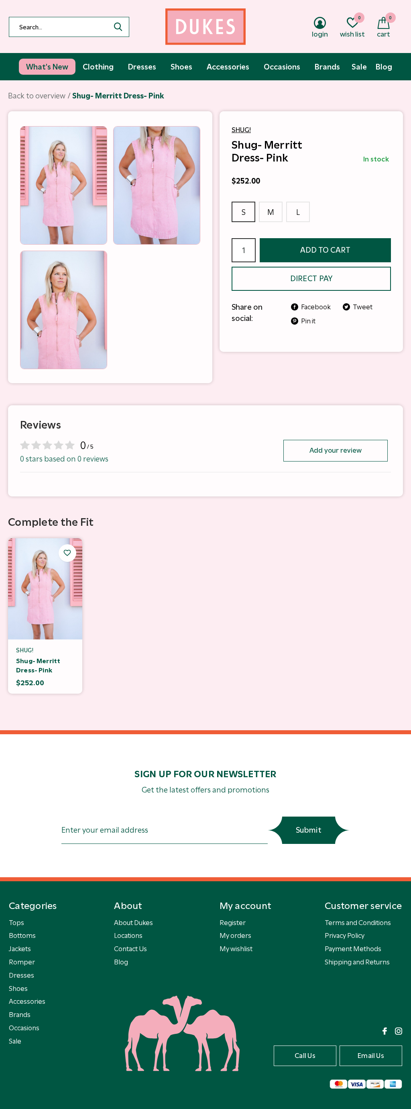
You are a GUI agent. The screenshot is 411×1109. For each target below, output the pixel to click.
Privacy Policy (344, 935)
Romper (22, 962)
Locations (128, 935)
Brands (20, 1015)
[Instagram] (398, 1031)
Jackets (20, 949)
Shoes (18, 988)
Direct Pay (311, 278)
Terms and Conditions (358, 923)
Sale (15, 1041)
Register (233, 923)
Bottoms (22, 935)
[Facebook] (385, 1031)
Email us (371, 1056)
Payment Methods (353, 949)
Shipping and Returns (357, 962)
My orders (235, 935)
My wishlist (236, 949)
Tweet (362, 307)
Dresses (21, 975)
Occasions (24, 1028)
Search (118, 27)
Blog (121, 962)
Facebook (316, 307)
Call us (305, 1056)
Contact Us (130, 949)
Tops (16, 923)
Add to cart (325, 250)
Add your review (335, 450)
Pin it (308, 321)
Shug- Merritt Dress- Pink (38, 665)
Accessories (27, 1001)
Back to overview (36, 95)
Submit (308, 830)
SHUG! (241, 130)
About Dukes (133, 923)
